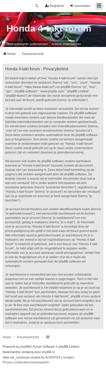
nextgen (68, 357)
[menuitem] (8, 362)
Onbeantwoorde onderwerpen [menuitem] (27, 44)
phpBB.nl (48, 352)
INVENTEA (53, 357)
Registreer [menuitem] (57, 6)
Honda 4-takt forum (48, 28)
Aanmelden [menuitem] (82, 6)
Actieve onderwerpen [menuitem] (66, 44)
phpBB (25, 346)
